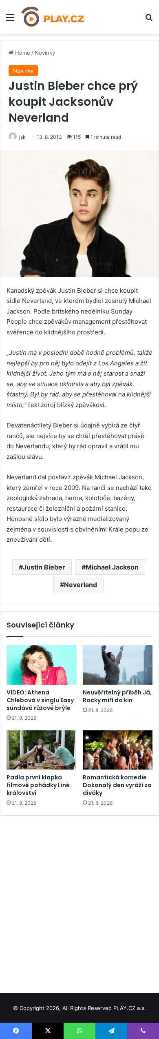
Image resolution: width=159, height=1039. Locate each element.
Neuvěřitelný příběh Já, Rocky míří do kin (117, 696)
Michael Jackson (112, 567)
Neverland (80, 585)
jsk (22, 137)
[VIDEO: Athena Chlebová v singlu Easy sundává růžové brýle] (41, 664)
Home (21, 52)
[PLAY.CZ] (53, 17)
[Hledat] (149, 20)
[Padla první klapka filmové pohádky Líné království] (41, 750)
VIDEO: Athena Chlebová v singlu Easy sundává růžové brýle (40, 700)
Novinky (45, 52)
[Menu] (10, 20)
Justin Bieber (44, 567)
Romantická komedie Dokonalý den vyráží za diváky (117, 785)
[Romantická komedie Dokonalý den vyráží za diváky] (117, 750)
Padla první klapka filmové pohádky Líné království (38, 785)
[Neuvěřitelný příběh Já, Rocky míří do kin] (117, 664)
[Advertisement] (79, 901)
